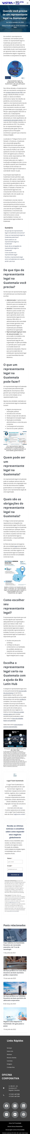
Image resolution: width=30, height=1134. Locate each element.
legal (15, 546)
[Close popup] (29, 0)
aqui (21, 808)
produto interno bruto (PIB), (14, 92)
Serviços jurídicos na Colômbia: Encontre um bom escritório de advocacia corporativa (14, 998)
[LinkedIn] (23, 1105)
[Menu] (27, 3)
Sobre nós (10, 1051)
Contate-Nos (11, 1067)
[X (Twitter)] (15, 1105)
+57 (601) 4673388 (14, 1094)
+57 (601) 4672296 (14, 1096)
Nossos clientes (11, 1058)
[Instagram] (6, 1114)
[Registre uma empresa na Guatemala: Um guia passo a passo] (15, 1014)
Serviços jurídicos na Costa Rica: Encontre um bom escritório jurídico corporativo (14, 973)
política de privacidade (14, 911)
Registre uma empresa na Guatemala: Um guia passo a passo (13, 1024)
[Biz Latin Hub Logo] (13, 3)
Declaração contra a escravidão (15, 1130)
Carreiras (9, 1061)
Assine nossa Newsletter (15, 1126)
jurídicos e (23, 699)
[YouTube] (15, 1114)
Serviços (9, 1048)
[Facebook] (6, 1105)
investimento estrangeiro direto (13, 120)
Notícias (9, 1054)
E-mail (9, 866)
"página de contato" (19, 814)
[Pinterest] (23, 1114)
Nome (9, 858)
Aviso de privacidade (15, 1123)
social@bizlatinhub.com (13, 902)
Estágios (9, 1064)
